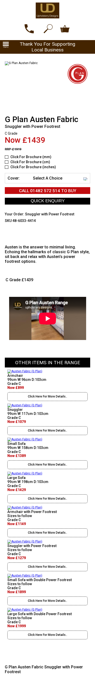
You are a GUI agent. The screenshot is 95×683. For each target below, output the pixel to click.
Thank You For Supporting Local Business (47, 47)
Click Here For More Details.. (47, 396)
